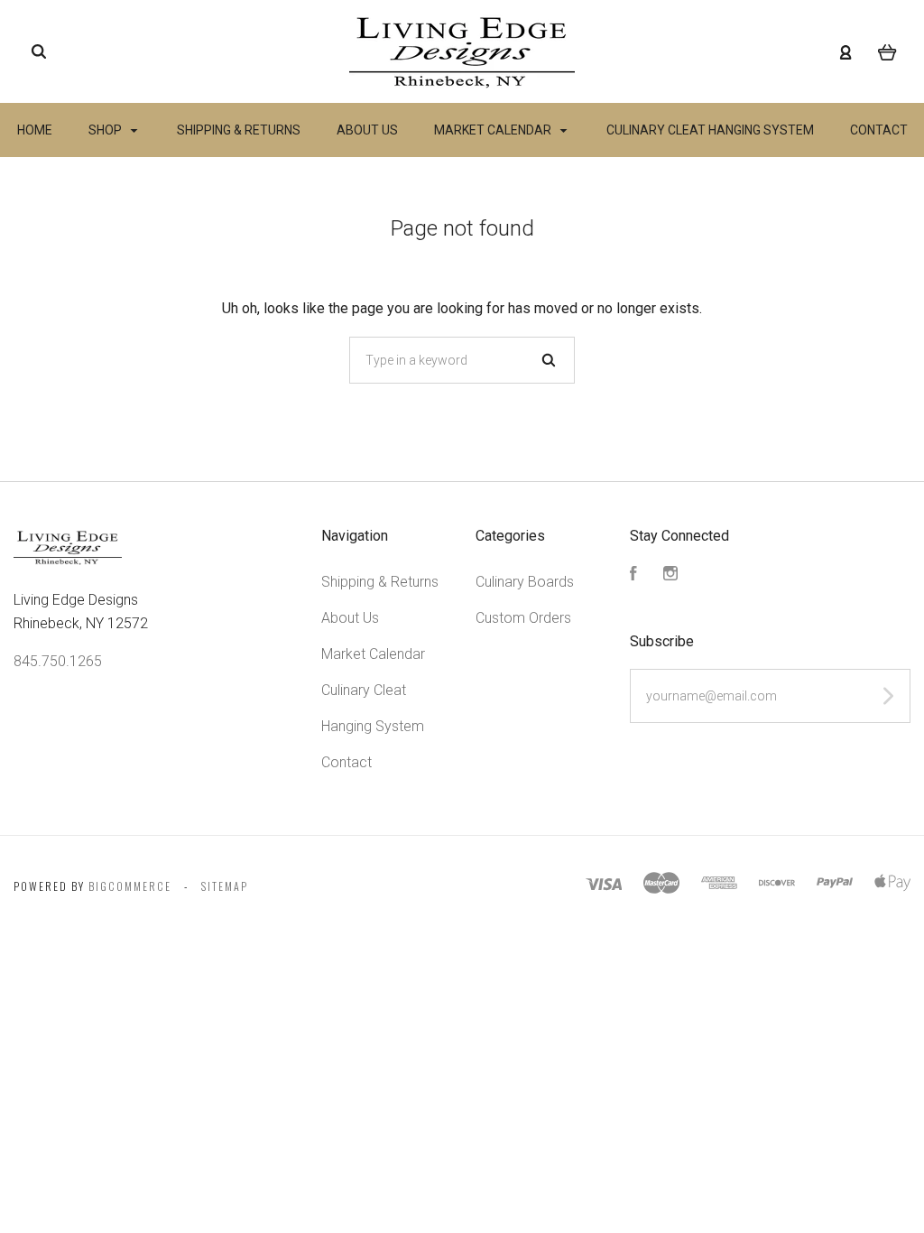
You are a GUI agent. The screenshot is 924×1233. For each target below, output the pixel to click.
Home (34, 130)
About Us (367, 130)
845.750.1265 (58, 661)
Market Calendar (494, 130)
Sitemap (224, 886)
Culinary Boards (525, 581)
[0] (887, 51)
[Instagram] (670, 575)
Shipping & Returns (238, 130)
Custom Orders (523, 617)
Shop (106, 130)
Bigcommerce (129, 886)
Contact (879, 130)
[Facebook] (633, 575)
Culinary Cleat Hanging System (710, 130)
